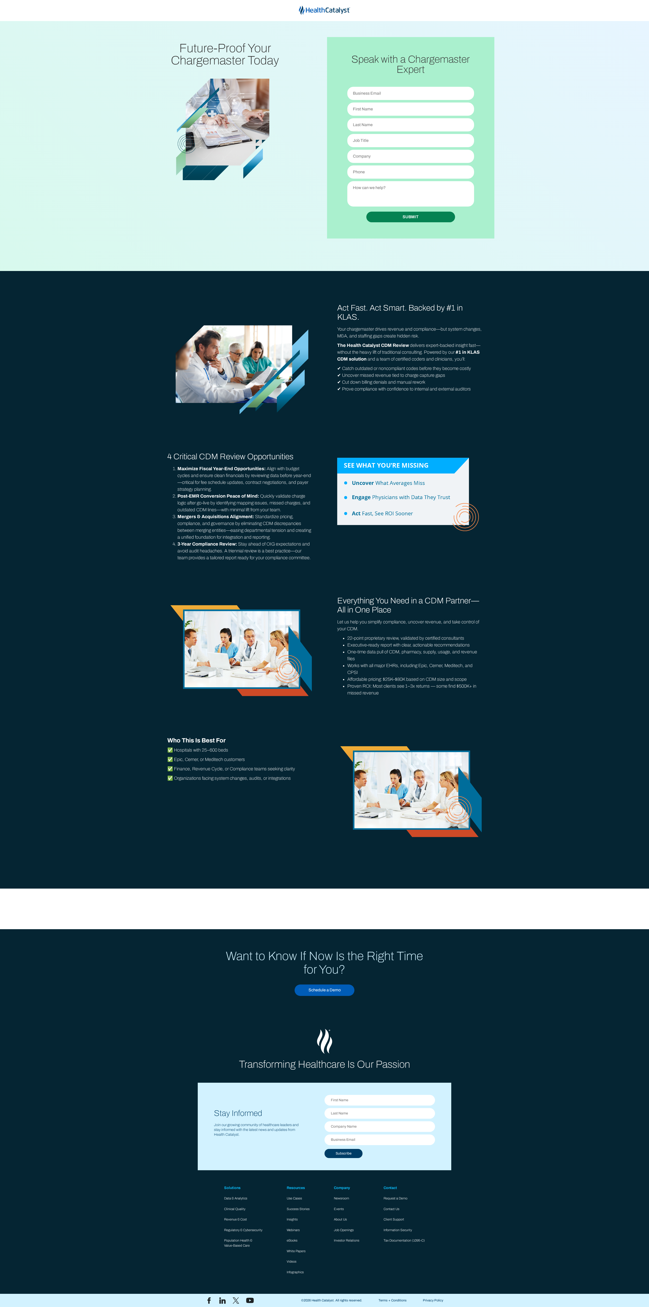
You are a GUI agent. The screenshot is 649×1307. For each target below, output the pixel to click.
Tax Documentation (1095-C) (404, 1240)
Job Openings (344, 1230)
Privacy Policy (433, 1300)
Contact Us (391, 1209)
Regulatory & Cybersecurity (243, 1230)
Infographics (295, 1272)
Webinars (293, 1230)
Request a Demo (395, 1198)
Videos (291, 1261)
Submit (411, 217)
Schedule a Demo (325, 990)
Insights (292, 1219)
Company (342, 1188)
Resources (296, 1188)
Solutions (232, 1188)
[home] (324, 10)
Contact (390, 1188)
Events (339, 1209)
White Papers (296, 1251)
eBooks (292, 1240)
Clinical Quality (234, 1209)
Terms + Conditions (392, 1300)
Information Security (398, 1230)
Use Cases (294, 1198)
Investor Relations (346, 1240)
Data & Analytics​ (235, 1198)
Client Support (394, 1219)
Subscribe (343, 1153)
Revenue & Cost (235, 1219)
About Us (340, 1219)
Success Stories (298, 1209)
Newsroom (341, 1198)
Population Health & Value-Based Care (238, 1243)
